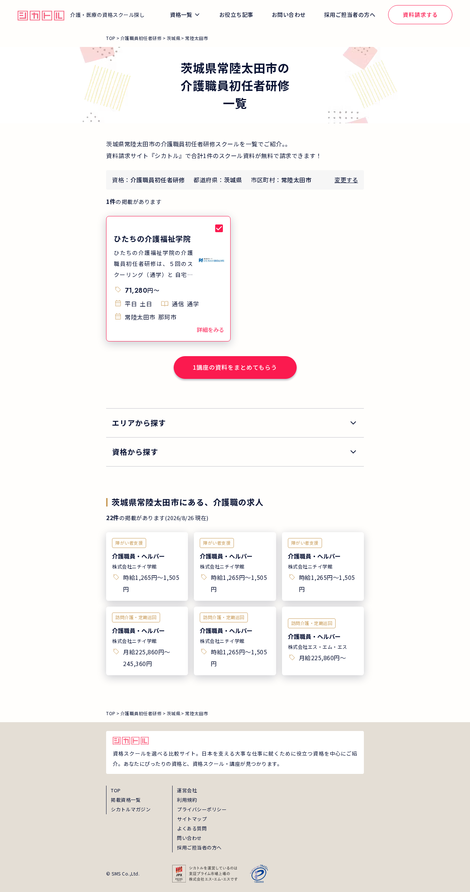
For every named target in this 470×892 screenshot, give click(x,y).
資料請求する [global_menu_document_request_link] (420, 14)
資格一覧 (181, 14)
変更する (346, 179)
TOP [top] (116, 790)
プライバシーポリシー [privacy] (202, 809)
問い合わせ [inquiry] (189, 837)
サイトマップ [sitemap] (192, 818)
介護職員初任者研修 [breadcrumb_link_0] (141, 38)
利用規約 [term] (187, 799)
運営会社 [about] (187, 790)
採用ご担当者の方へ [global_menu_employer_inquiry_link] (350, 14)
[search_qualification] (235, 452)
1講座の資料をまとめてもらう (235, 367)
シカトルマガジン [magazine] (131, 809)
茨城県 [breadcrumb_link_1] (174, 38)
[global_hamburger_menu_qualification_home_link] (41, 15)
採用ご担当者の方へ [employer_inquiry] (199, 847)
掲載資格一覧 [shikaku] (126, 799)
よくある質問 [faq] (192, 828)
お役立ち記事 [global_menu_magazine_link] (236, 14)
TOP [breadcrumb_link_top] (111, 38)
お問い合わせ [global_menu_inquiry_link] (289, 14)
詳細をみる (210, 329)
